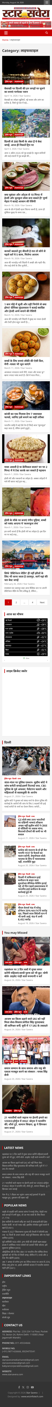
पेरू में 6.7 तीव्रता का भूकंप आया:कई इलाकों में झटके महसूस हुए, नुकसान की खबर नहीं (23, 1196)
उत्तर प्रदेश (8, 962)
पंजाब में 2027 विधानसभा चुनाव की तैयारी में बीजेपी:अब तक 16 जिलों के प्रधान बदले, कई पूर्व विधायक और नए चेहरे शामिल (26, 1234)
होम (3, 1282)
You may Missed (15, 933)
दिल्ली (7, 742)
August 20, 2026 (26, 865)
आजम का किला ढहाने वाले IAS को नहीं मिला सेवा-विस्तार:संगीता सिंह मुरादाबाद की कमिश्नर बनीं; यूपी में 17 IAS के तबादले (26, 1022)
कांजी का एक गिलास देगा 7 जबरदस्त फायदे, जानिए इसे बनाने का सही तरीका (24, 415)
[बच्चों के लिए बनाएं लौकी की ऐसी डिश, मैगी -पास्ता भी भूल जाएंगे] (26, 342)
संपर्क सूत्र (6, 1317)
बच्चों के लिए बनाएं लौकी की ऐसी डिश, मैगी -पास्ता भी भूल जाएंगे (24, 362)
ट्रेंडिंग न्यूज (8, 81)
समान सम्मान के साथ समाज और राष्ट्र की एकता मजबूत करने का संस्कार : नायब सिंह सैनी (25, 1071)
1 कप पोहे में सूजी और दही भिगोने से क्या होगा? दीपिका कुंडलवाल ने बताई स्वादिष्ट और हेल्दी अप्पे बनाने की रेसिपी (25, 307)
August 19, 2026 (26, 923)
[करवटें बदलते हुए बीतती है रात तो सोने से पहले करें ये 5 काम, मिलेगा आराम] (26, 232)
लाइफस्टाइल (19, 81)
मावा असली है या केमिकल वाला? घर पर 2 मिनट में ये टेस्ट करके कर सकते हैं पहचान (25, 468)
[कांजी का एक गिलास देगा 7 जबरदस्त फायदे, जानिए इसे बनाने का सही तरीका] (26, 395)
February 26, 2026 (13, 583)
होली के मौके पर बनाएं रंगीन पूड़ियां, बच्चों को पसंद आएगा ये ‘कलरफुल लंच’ (25, 521)
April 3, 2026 (10, 148)
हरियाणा (23, 1061)
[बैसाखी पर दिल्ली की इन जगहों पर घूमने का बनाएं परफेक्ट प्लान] (26, 70)
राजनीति (5, 1293)
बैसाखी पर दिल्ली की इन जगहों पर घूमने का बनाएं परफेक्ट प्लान (24, 90)
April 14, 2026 (11, 95)
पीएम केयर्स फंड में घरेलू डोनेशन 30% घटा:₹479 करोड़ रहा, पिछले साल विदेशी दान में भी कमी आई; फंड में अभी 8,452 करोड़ (32, 913)
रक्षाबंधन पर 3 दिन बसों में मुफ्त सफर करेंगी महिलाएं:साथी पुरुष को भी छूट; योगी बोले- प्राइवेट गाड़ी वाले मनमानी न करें (26, 973)
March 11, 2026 (11, 368)
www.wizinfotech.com (32, 1396)
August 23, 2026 (12, 1078)
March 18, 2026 (11, 205)
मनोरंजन (5, 1309)
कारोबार (5, 1301)
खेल (3, 1305)
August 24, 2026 (12, 980)
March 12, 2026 (11, 315)
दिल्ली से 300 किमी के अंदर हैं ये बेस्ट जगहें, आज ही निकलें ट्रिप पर (23, 143)
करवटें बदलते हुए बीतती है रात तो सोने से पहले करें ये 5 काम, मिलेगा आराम (24, 252)
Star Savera (24, 95)
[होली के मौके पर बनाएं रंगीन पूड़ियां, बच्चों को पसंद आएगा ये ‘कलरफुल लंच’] (26, 501)
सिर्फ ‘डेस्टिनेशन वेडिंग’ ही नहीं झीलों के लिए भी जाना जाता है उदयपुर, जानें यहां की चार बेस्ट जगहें (26, 576)
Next (42, 602)
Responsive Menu (47, 2)
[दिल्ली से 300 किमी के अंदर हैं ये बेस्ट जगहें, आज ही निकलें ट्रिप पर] (26, 123)
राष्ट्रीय (4, 1285)
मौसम (27, 658)
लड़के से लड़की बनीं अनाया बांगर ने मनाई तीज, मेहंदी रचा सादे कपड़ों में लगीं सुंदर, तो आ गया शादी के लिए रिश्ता (24, 1213)
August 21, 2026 (12, 796)
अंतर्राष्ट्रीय (8, 1110)
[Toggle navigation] (6, 33)
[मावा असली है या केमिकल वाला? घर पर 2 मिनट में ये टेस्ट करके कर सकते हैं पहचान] (26, 448)
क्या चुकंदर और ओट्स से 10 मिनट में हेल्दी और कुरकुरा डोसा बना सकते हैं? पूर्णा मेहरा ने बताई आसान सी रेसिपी (25, 198)
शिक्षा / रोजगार (8, 1313)
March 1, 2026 (11, 474)
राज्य (19, 778)
